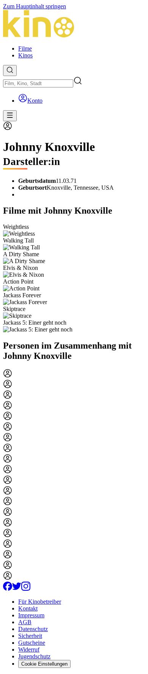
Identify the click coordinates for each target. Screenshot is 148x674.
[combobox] (38, 83)
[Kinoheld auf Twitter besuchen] (16, 588)
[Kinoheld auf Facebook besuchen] (7, 588)
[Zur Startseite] (74, 24)
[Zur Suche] (10, 70)
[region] (74, 278)
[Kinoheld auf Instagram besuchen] (25, 588)
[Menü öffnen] (10, 115)
